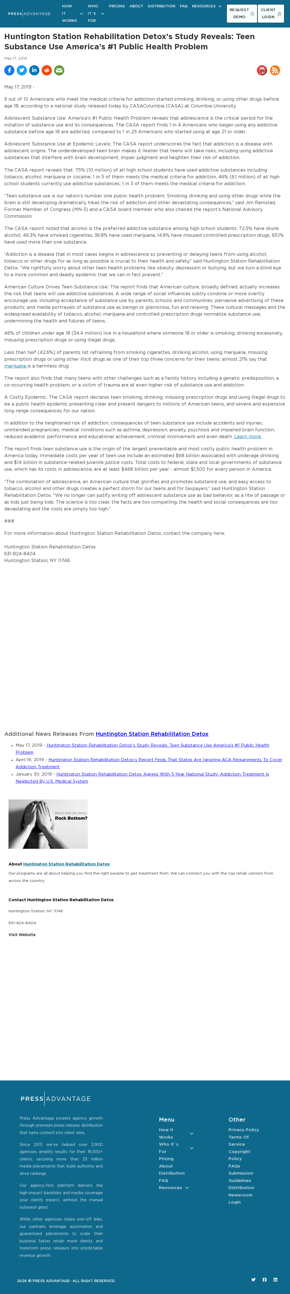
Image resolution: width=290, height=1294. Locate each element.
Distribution (161, 6)
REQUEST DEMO (239, 14)
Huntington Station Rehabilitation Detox (152, 734)
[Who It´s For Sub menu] (103, 14)
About (136, 6)
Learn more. (248, 437)
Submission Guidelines (241, 1177)
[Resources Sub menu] (220, 6)
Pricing (117, 6)
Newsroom (240, 1195)
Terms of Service (239, 1141)
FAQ (183, 6)
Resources (204, 6)
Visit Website (22, 935)
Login (235, 1202)
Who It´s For (93, 13)
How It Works (69, 13)
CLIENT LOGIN (268, 14)
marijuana (15, 366)
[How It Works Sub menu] (81, 14)
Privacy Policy (244, 1130)
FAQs (234, 1166)
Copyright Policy (239, 1155)
